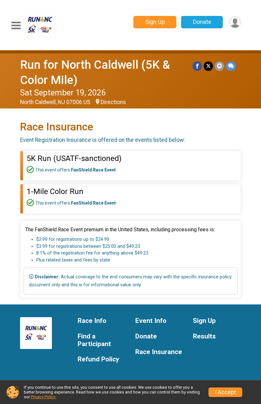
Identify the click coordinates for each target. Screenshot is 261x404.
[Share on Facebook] (197, 66)
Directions (113, 102)
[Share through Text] (231, 66)
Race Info (92, 320)
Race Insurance (158, 352)
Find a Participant (94, 340)
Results (204, 336)
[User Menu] (235, 22)
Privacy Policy (43, 396)
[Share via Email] (219, 66)
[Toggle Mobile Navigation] (16, 25)
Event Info (150, 320)
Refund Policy (98, 359)
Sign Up (155, 21)
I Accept (225, 392)
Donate (202, 21)
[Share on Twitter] (208, 66)
